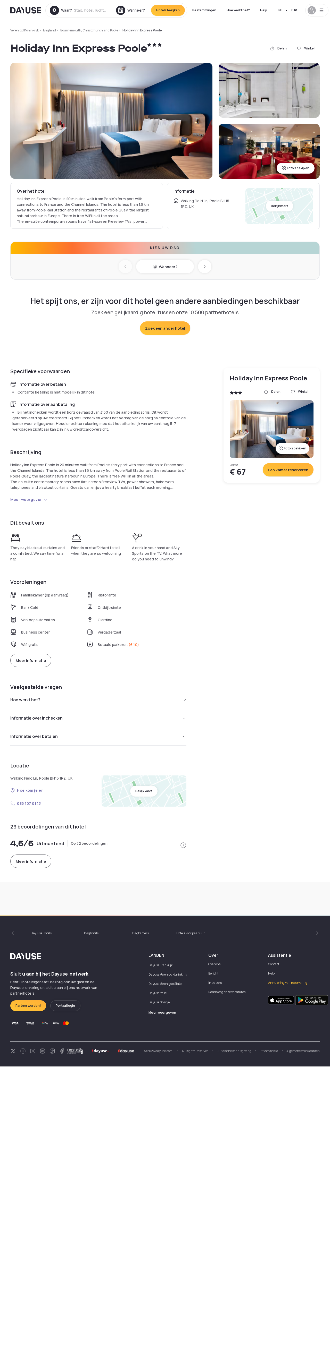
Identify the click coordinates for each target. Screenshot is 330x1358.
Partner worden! (28, 1005)
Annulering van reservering (287, 982)
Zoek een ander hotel (165, 328)
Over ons (214, 964)
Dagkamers (140, 933)
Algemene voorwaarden (303, 1051)
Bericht (213, 973)
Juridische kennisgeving (234, 1051)
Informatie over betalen (34, 736)
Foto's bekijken (298, 168)
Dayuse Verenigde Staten (166, 983)
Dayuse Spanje (159, 1002)
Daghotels (91, 933)
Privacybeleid (269, 1051)
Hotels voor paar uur (190, 933)
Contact (273, 964)
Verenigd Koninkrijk (24, 30)
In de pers (215, 982)
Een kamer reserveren (288, 470)
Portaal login (65, 1005)
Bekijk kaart (279, 206)
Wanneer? (168, 266)
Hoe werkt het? (238, 10)
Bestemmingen (204, 10)
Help (263, 10)
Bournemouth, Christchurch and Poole (89, 30)
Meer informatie (31, 660)
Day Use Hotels (41, 933)
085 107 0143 (29, 803)
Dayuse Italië (157, 993)
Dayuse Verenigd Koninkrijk (167, 974)
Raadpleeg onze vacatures (226, 992)
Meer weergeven (26, 499)
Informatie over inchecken (36, 718)
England (49, 30)
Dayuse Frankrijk (160, 965)
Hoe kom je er (30, 790)
